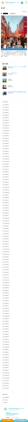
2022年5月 (6, 236)
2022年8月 (6, 228)
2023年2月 (6, 213)
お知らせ (6, 399)
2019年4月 (6, 331)
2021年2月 (6, 274)
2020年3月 (6, 303)
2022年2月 (6, 244)
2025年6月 (6, 140)
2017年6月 (6, 388)
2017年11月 (6, 375)
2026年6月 (6, 110)
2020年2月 (6, 305)
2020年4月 (6, 300)
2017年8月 (6, 383)
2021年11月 (6, 251)
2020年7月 (6, 292)
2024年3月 (6, 179)
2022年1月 (6, 246)
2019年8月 (6, 321)
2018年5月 (6, 359)
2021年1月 (6, 277)
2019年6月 (6, 326)
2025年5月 (6, 143)
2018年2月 (6, 367)
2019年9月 (6, 318)
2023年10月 (6, 192)
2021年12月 (6, 249)
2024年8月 (6, 166)
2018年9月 (6, 349)
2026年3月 (6, 117)
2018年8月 (6, 352)
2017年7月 (6, 385)
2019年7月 (6, 323)
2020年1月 (6, 308)
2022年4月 (6, 238)
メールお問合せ (21, 420)
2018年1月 (6, 370)
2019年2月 (6, 336)
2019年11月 (6, 313)
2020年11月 (6, 282)
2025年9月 (6, 133)
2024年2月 (6, 182)
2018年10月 (6, 347)
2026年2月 (6, 120)
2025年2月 (6, 151)
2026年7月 (6, 107)
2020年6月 (6, 295)
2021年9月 (6, 256)
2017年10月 (6, 378)
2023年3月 (6, 210)
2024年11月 (6, 158)
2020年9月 (6, 287)
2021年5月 (6, 267)
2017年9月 (6, 380)
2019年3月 (6, 334)
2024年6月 (6, 171)
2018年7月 (6, 354)
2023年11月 (6, 189)
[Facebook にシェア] (1, 13)
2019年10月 (6, 316)
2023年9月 (6, 195)
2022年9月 (6, 225)
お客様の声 (6, 397)
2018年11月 (6, 344)
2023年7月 (6, 200)
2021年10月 (6, 254)
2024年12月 (6, 156)
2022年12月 (6, 218)
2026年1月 (6, 122)
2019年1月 (6, 339)
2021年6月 (6, 264)
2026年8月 (6, 104)
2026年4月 (6, 115)
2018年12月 (6, 341)
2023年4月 (6, 207)
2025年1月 (6, 153)
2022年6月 (6, 233)
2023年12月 (6, 187)
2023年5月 (6, 205)
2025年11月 (6, 128)
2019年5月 (6, 329)
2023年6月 (6, 202)
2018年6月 (6, 357)
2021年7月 (6, 262)
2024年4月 (6, 176)
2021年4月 (6, 269)
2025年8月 (6, 135)
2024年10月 (6, 161)
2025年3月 (6, 148)
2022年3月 (6, 241)
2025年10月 (6, 130)
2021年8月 (6, 259)
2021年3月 (6, 272)
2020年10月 (6, 285)
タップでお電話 (7, 420)
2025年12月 (6, 125)
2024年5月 (6, 174)
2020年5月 (6, 298)
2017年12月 (6, 372)
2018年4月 (6, 362)
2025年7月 (6, 138)
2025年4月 (6, 146)
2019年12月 (6, 310)
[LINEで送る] (13, 13)
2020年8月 (6, 290)
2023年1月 (6, 215)
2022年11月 (6, 220)
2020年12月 (6, 280)
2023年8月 (6, 197)
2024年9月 (6, 164)
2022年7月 (6, 231)
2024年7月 (6, 169)
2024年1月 (6, 184)
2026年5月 (6, 112)
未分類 (5, 402)
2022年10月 (6, 223)
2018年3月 (6, 365)
